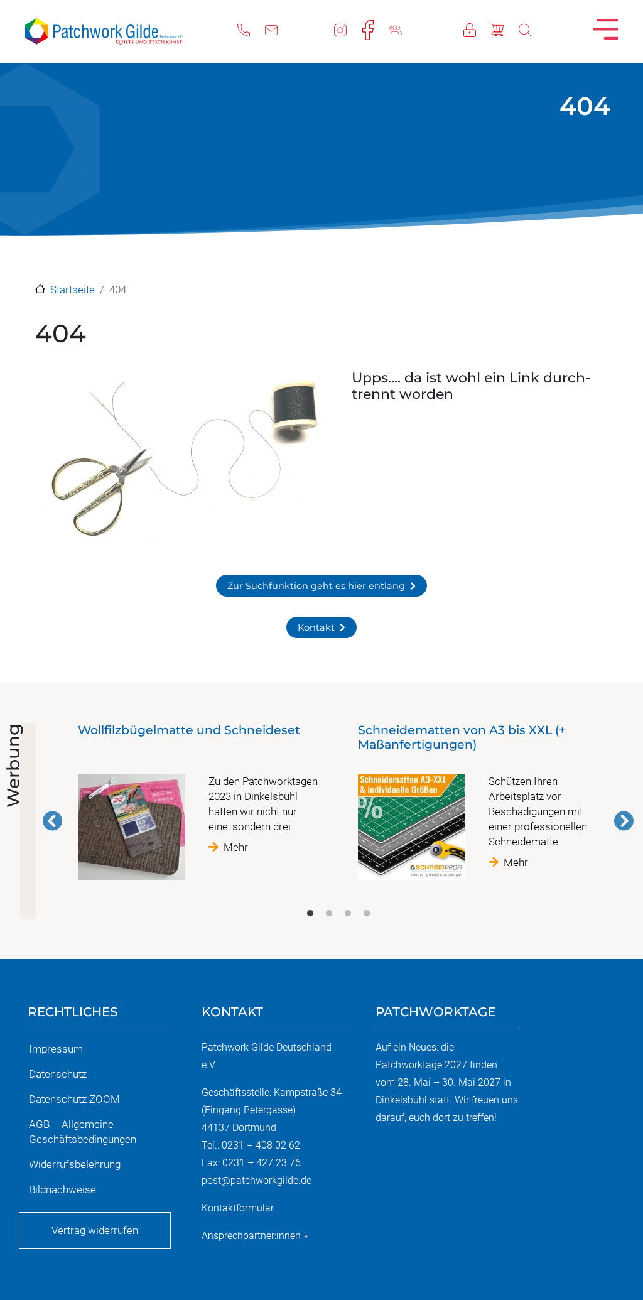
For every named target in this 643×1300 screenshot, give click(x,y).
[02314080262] (251, 29)
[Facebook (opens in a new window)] (375, 29)
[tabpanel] (198, 807)
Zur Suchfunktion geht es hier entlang (316, 586)
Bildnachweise (62, 1189)
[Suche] (532, 29)
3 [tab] (348, 913)
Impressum (56, 1049)
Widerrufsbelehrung (75, 1164)
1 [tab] (310, 913)
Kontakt (316, 627)
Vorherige (53, 821)
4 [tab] (366, 913)
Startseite (72, 289)
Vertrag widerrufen (94, 1230)
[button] (180, 461)
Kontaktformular (238, 1208)
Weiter (623, 821)
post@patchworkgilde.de (256, 1180)
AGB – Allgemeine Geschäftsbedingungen (82, 1132)
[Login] (477, 29)
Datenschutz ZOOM (74, 1099)
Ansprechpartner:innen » (255, 1236)
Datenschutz (58, 1074)
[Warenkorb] (505, 29)
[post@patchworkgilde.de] (279, 29)
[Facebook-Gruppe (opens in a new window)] (403, 29)
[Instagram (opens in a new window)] (348, 29)
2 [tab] (329, 913)
